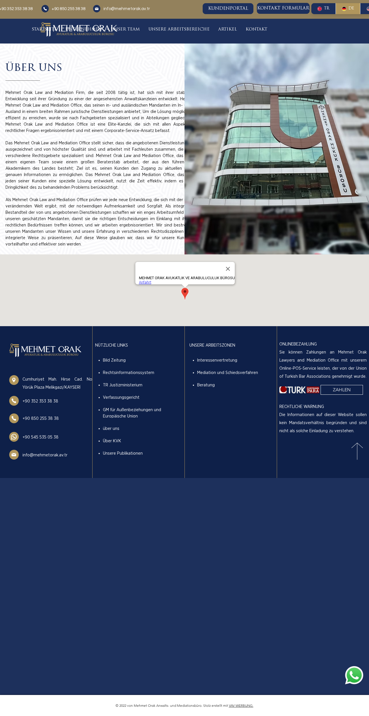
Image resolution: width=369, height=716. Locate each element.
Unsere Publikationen (123, 453)
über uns (111, 428)
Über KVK (112, 441)
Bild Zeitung (114, 360)
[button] (83, 29)
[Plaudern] (45, 8)
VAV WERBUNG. (241, 705)
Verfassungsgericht (121, 397)
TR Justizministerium (122, 385)
